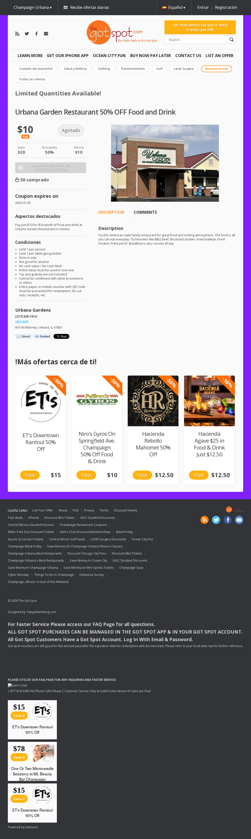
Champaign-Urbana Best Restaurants (35, 553)
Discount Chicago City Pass (86, 553)
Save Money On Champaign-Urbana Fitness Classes (85, 546)
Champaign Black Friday (25, 546)
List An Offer (219, 55)
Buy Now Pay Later (150, 55)
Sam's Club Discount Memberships (85, 532)
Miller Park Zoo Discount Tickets (31, 532)
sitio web (21, 321)
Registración (226, 7)
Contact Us (188, 55)
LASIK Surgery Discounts (108, 539)
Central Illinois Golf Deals (67, 539)
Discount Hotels (126, 510)
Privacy (89, 510)
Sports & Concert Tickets (26, 539)
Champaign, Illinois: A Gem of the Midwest (38, 582)
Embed (45, 336)
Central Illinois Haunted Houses (31, 525)
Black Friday (124, 532)
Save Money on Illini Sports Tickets (88, 568)
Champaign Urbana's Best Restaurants (36, 560)
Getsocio (31, 827)
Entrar (203, 7)
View (30, 475)
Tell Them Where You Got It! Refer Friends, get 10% (200, 27)
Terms (104, 510)
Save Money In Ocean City (88, 560)
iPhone (33, 518)
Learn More (30, 55)
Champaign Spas (131, 568)
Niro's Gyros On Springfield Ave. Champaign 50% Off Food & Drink (97, 447)
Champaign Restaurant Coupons (83, 525)
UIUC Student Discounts (97, 518)
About (63, 510)
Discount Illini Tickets (59, 518)
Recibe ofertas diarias (89, 7)
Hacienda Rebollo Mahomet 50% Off (153, 444)
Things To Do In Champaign (54, 575)
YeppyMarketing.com (41, 612)
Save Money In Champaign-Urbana (33, 568)
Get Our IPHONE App (67, 55)
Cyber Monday (18, 575)
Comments (145, 212)
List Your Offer (42, 510)
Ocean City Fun (109, 55)
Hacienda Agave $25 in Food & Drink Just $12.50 (209, 444)
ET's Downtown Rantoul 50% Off (41, 442)
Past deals (15, 518)
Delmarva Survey (91, 575)
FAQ (76, 510)
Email (26, 336)
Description (111, 212)
